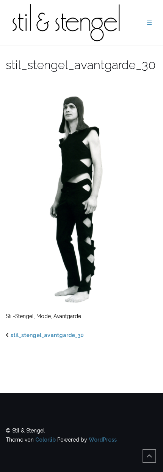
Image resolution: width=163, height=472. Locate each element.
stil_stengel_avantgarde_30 (47, 335)
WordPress (103, 440)
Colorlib (45, 440)
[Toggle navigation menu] (149, 23)
